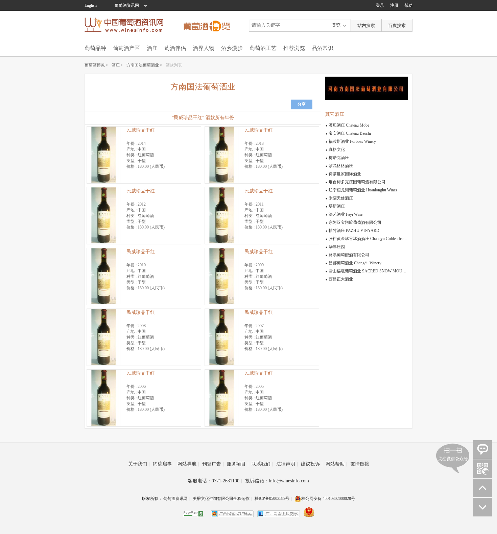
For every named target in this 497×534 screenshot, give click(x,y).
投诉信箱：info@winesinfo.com (277, 480)
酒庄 (152, 48)
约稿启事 (163, 463)
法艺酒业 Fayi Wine (345, 214)
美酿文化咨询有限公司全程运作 (221, 498)
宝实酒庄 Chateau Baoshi (350, 133)
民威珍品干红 (140, 130)
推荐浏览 (294, 48)
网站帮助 (336, 463)
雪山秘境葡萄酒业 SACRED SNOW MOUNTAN (371, 271)
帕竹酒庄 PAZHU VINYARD (354, 230)
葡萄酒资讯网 (127, 5)
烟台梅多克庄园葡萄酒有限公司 (357, 182)
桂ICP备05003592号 (272, 498)
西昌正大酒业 (341, 279)
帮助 (408, 5)
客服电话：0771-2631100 (215, 480)
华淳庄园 (337, 246)
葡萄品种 (95, 48)
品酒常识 (322, 48)
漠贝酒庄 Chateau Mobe (349, 125)
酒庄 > (117, 65)
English (91, 5)
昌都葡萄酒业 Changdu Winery (355, 263)
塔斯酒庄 (337, 206)
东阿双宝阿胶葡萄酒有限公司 (355, 222)
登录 (380, 5)
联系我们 (262, 463)
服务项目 (238, 463)
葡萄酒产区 (126, 48)
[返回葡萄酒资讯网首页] (127, 25)
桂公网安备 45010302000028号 (328, 498)
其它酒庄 (334, 114)
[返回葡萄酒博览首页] (207, 24)
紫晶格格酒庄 (341, 165)
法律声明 (287, 463)
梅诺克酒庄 (339, 157)
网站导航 (188, 463)
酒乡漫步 (232, 48)
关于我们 (139, 463)
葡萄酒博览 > (96, 65)
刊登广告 (213, 463)
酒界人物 (203, 48)
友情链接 (359, 463)
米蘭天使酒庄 (341, 198)
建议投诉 (312, 463)
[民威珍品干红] (103, 181)
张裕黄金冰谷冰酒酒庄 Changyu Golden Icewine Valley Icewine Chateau (389, 238)
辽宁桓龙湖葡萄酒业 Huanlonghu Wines (363, 190)
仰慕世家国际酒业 (345, 173)
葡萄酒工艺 (263, 48)
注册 (394, 5)
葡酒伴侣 (175, 48)
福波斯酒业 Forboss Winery (352, 141)
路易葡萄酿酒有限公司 (349, 254)
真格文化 (337, 149)
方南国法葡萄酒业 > (144, 65)
